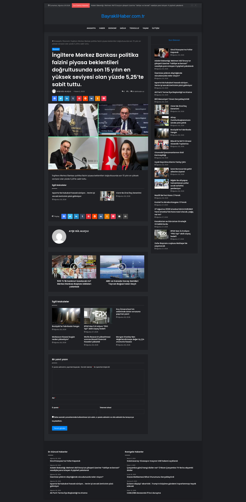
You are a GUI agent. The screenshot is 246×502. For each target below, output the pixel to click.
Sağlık (123, 28)
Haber (102, 28)
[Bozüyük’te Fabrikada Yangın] (66, 316)
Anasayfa (91, 28)
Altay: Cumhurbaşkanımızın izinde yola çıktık (181, 120)
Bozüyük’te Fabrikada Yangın (65, 326)
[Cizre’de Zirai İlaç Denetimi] (107, 196)
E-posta (56, 407)
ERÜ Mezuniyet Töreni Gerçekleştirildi (172, 99)
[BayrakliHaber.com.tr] (123, 16)
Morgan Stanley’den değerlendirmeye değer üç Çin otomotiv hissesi (130, 339)
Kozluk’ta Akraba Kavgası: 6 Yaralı (170, 202)
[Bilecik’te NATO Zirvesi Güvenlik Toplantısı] (162, 144)
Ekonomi (112, 28)
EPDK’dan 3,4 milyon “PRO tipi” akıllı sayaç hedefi (96, 327)
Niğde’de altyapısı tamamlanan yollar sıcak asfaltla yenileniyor (180, 184)
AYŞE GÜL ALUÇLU (64, 91)
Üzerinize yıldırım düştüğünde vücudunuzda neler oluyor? (168, 74)
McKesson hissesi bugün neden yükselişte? (63, 338)
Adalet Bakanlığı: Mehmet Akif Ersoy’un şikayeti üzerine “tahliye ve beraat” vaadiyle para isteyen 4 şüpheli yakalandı (174, 63)
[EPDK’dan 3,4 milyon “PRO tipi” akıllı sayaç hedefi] (98, 316)
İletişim (155, 28)
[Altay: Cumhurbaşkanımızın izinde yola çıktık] (162, 121)
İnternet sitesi (105, 407)
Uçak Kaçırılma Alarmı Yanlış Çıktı (170, 162)
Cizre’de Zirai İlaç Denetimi (128, 193)
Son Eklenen (174, 40)
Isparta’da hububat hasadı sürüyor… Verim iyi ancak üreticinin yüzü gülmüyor (173, 84)
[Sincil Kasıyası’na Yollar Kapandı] (162, 53)
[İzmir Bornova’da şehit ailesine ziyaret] (162, 172)
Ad (54, 398)
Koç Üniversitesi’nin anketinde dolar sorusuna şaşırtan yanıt (128, 311)
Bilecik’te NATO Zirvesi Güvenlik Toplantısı (181, 142)
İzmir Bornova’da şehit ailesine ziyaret (181, 170)
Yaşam (145, 28)
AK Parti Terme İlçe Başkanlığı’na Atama (173, 92)
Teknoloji (134, 28)
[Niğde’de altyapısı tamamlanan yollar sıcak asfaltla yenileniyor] (162, 184)
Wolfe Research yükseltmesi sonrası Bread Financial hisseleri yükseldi (97, 339)
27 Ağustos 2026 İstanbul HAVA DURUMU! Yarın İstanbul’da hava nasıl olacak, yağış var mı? (174, 212)
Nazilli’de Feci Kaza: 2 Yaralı (167, 195)
